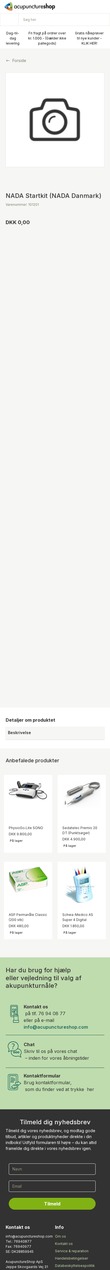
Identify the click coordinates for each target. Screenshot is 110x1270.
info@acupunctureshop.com (56, 1027)
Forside (19, 60)
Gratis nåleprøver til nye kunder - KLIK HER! (89, 38)
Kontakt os (64, 1244)
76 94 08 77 (51, 1013)
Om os (60, 1236)
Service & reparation (72, 1251)
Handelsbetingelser (71, 1258)
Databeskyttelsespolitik (75, 1266)
